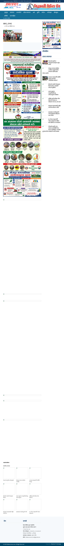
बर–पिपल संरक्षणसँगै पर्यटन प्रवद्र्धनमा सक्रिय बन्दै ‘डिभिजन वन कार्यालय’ (54, 121)
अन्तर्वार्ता (18, 12)
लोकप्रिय (45, 51)
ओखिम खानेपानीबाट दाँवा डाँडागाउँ (34, 496)
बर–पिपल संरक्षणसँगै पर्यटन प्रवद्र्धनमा (34, 512)
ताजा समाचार (47, 56)
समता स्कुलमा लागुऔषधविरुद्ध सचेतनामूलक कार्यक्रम (53, 93)
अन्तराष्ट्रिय (12, 16)
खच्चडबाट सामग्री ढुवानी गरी (21, 512)
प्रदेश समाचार (27, 12)
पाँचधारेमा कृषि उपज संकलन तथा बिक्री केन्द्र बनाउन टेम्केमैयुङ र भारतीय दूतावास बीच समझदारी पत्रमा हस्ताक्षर (51, 128)
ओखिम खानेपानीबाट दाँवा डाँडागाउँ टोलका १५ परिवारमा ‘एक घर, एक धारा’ (54, 100)
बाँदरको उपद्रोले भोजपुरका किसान (8, 496)
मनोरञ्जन (49, 12)
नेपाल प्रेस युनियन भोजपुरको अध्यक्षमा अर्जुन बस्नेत (54, 62)
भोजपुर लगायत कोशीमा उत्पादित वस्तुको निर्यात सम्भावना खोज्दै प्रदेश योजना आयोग (50, 70)
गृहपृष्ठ (6, 12)
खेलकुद (56, 12)
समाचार (12, 12)
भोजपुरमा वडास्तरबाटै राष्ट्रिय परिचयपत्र (8, 512)
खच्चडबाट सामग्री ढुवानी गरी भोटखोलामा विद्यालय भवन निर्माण (54, 113)
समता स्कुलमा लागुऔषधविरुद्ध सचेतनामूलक (22, 496)
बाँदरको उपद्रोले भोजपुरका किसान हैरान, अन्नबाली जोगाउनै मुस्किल (54, 86)
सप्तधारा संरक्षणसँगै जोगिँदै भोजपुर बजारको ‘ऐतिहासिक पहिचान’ (54, 78)
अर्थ (34, 12)
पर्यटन (43, 12)
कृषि (38, 12)
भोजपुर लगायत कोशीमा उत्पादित (20, 481)
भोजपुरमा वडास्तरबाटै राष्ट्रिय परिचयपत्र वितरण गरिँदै (54, 106)
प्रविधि (6, 16)
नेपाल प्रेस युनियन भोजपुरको (8, 480)
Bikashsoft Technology (56, 544)
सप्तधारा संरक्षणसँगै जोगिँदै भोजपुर (34, 481)
